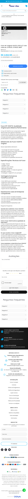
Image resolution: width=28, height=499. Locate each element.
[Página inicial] (14, 6)
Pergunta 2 (5, 104)
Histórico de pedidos (14, 413)
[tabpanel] (14, 188)
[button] (2, 6)
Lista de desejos (14, 415)
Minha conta (14, 410)
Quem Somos (14, 393)
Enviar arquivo (14, 288)
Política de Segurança (14, 390)
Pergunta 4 (5, 113)
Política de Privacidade (14, 401)
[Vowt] (14, 496)
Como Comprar (14, 382)
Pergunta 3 (5, 109)
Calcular (23, 82)
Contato (14, 385)
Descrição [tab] (4, 122)
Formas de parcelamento (7, 60)
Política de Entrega (14, 398)
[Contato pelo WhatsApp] (24, 490)
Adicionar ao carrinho (18, 66)
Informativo (14, 418)
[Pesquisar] (25, 10)
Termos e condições (14, 403)
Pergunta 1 (5, 100)
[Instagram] (2, 449)
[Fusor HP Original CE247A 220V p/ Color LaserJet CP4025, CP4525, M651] (14, 31)
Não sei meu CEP (4, 84)
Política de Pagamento (14, 387)
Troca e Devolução (14, 395)
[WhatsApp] (6, 449)
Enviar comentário (14, 292)
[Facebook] (9, 449)
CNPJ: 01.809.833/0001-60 (14, 493)
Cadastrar (14, 443)
